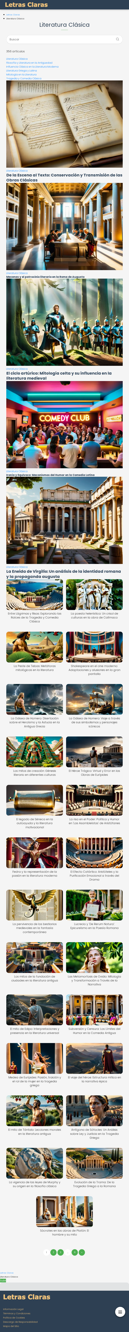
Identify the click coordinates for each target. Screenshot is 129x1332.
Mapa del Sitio (11, 1326)
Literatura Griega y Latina (21, 70)
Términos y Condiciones (16, 1313)
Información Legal (13, 1309)
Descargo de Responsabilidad (20, 1322)
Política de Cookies (14, 1317)
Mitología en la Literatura (21, 74)
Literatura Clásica (17, 59)
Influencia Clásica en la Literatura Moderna (32, 67)
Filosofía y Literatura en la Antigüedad (29, 63)
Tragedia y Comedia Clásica (23, 78)
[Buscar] (116, 38)
